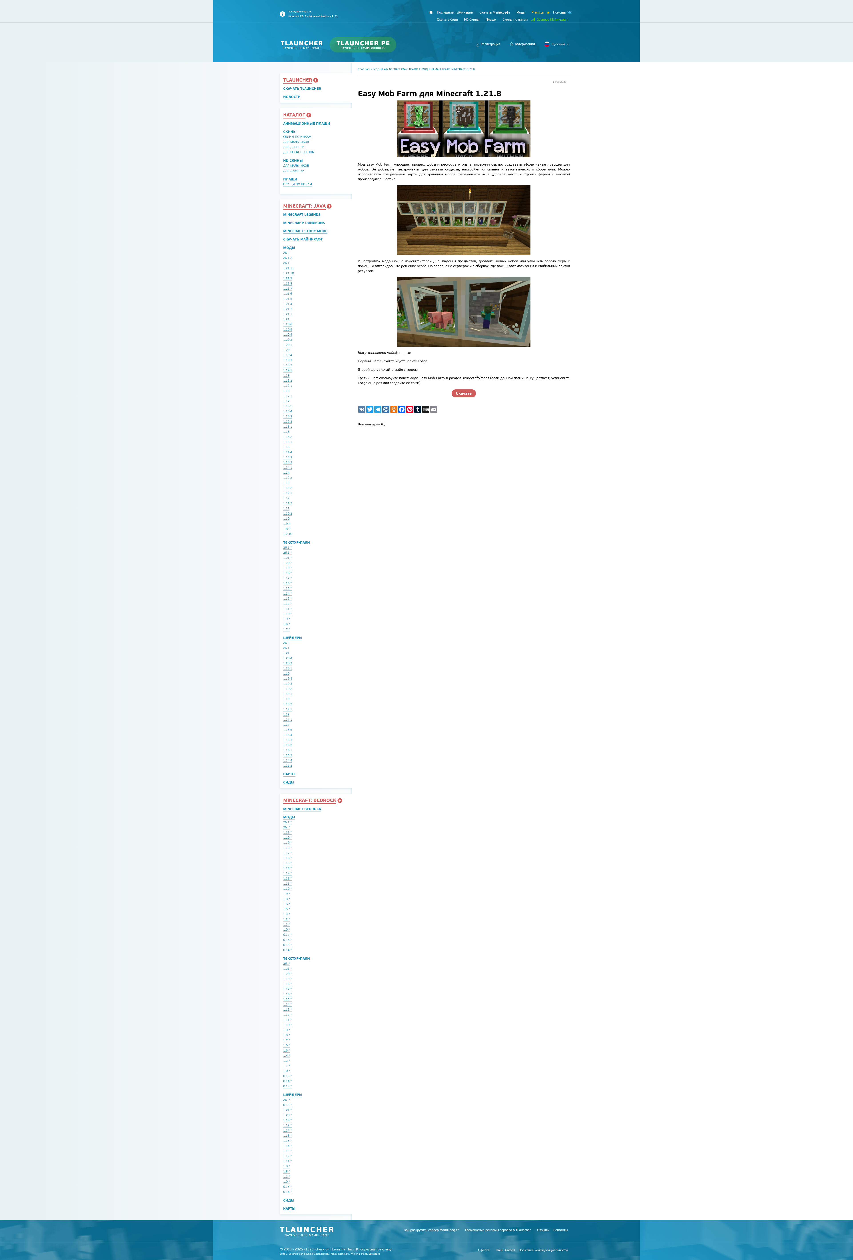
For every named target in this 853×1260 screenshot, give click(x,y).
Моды (289, 247)
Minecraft (297, 16)
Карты (289, 774)
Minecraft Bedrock (323, 16)
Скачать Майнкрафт (303, 239)
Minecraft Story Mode (305, 231)
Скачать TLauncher (302, 88)
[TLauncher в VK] (569, 12)
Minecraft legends (302, 214)
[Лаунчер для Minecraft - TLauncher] (302, 45)
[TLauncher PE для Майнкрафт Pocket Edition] (367, 45)
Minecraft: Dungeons (304, 222)
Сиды (288, 782)
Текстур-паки (296, 542)
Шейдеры (292, 637)
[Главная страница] (431, 12)
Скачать (464, 393)
